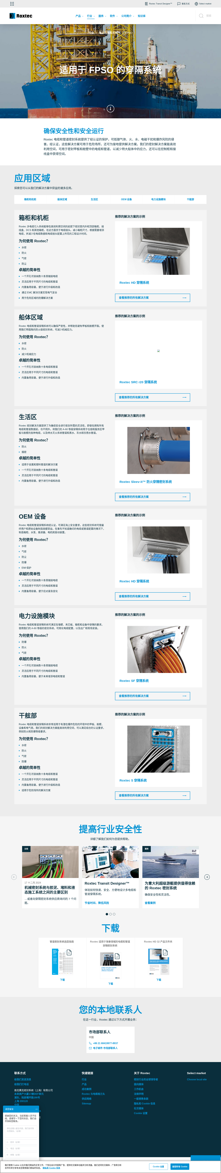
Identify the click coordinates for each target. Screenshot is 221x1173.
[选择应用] (12, 3)
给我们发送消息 (22, 1079)
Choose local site (197, 1079)
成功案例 (86, 1089)
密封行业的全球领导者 (146, 1079)
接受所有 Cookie (179, 1166)
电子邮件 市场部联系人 (105, 1048)
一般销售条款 (141, 1098)
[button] (107, 914)
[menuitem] (79, 17)
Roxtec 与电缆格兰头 (93, 1094)
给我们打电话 (21, 1084)
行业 (91, 32)
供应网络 (86, 1098)
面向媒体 (139, 1084)
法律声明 (139, 1094)
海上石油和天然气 (109, 32)
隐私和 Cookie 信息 (144, 1103)
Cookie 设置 (140, 1113)
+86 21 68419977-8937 (105, 1043)
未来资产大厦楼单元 (29, 1094)
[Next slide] (207, 877)
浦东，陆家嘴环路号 (27, 1097)
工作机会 (139, 1089)
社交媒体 (139, 1108)
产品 (84, 1084)
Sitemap (86, 1103)
